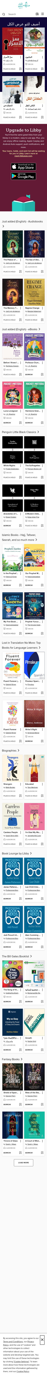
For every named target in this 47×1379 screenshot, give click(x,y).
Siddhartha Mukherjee (13, 993)
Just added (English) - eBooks (20, 329)
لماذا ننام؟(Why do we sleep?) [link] (11, 1038)
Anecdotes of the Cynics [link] (11, 514)
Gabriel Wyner (11, 685)
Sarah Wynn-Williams (13, 836)
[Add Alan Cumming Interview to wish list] (42, 947)
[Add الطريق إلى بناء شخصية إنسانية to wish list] (42, 1001)
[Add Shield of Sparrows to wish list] (20, 1104)
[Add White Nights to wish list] (20, 477)
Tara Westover (33, 787)
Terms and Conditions (13, 1341)
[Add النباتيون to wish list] (42, 69)
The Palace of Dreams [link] (11, 260)
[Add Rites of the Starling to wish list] (42, 1104)
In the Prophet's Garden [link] (11, 573)
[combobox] (18, 14)
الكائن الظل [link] (30, 106)
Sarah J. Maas (11, 1144)
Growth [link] (28, 1038)
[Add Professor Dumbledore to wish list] (42, 374)
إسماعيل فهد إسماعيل (35, 109)
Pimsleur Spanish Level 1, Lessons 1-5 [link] (33, 681)
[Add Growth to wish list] (42, 1050)
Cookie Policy (23, 1371)
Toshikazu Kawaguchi (13, 366)
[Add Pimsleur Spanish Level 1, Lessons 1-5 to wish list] (42, 693)
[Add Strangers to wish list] (20, 796)
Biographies (9, 750)
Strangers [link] (8, 784)
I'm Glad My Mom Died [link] (33, 832)
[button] (20, 57)
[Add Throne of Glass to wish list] (20, 1153)
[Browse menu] (42, 14)
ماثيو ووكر (9, 1041)
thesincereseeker (34, 577)
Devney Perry (10, 1096)
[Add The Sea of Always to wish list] (42, 272)
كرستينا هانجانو (33, 60)
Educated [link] (29, 784)
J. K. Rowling (32, 366)
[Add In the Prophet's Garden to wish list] (20, 585)
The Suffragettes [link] (32, 466)
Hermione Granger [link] (33, 411)
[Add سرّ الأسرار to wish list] (20, 69)
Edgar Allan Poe (33, 517)
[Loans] (37, 14)
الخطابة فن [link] (8, 106)
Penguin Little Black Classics (19, 432)
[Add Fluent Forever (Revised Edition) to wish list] (20, 693)
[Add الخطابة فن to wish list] (20, 117)
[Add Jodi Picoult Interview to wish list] (20, 947)
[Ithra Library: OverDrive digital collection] (23, 5)
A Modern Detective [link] (33, 514)
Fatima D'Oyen (11, 577)
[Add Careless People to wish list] (20, 844)
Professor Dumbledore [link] (33, 363)
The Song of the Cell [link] (11, 990)
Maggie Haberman (34, 311)
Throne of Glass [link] (11, 1141)
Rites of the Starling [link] (33, 1093)
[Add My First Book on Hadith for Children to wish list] (20, 633)
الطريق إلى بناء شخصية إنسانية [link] (33, 990)
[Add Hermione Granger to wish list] (42, 423)
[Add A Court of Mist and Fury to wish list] (42, 1153)
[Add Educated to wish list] (42, 796)
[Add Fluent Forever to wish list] (20, 741)
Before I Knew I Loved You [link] (11, 363)
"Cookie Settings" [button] (21, 1361)
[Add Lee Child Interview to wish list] (42, 899)
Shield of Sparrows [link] (11, 1093)
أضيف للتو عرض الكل (23, 24)
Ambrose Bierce (33, 733)
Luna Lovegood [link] (10, 411)
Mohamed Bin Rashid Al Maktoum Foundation (35, 993)
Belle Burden (10, 787)
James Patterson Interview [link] (11, 887)
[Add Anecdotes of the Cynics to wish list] (20, 526)
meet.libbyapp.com (23, 156)
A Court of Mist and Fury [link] (33, 1141)
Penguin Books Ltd (34, 469)
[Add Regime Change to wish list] (42, 320)
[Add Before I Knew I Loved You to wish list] (20, 374)
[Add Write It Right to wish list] (42, 741)
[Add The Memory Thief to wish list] (20, 320)
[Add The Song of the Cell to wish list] (20, 1001)
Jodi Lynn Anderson (13, 263)
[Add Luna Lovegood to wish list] (20, 423)
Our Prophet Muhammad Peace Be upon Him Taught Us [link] (33, 573)
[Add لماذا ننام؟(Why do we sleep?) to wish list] (20, 1050)
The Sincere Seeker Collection (35, 625)
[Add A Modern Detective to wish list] (42, 526)
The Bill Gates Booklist (16, 956)
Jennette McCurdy (34, 836)
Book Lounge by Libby (16, 853)
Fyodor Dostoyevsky (13, 469)
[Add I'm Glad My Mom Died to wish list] (42, 844)
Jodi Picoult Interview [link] (11, 935)
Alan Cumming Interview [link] (33, 935)
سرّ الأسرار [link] (8, 57)
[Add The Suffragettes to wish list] (42, 477)
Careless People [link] (11, 832)
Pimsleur (31, 685)
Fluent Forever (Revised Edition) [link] (11, 681)
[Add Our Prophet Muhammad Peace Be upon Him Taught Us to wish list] (42, 585)
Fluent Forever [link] (10, 729)
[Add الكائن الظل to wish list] (42, 117)
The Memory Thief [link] (11, 308)
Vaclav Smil (32, 1041)
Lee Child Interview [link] (33, 887)
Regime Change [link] (32, 308)
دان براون (9, 60)
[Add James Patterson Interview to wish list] (20, 899)
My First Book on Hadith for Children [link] (11, 622)
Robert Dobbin (11, 517)
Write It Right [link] (31, 729)
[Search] (3, 14)
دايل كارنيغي (10, 109)
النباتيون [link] (28, 57)
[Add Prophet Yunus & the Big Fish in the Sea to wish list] (42, 633)
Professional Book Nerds (13, 890)
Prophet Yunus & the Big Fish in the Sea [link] (33, 622)
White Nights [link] (9, 466)
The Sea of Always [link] (33, 260)
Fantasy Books (11, 1059)
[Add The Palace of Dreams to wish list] (20, 272)
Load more (23, 1163)
